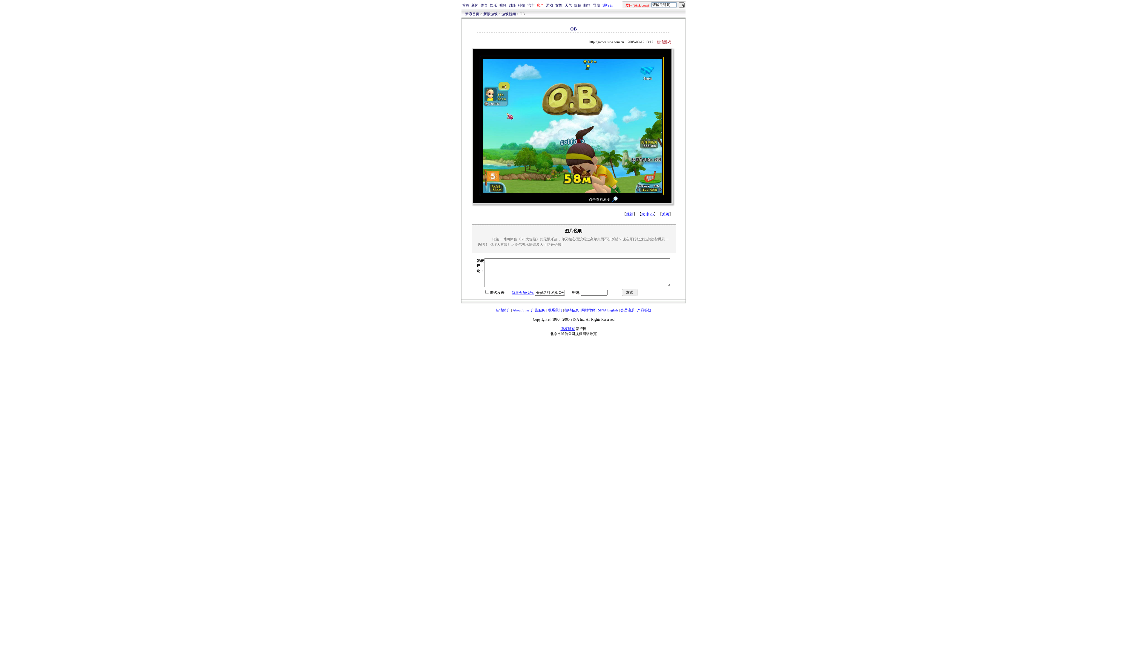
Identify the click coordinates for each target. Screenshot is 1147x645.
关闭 (665, 214)
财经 (512, 5)
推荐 (629, 214)
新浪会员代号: (523, 293)
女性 (558, 5)
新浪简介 (503, 310)
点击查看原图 (599, 199)
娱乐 (493, 5)
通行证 (607, 5)
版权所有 (568, 329)
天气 (568, 5)
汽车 (531, 5)
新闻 (475, 5)
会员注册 (627, 310)
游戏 (549, 5)
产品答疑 (644, 310)
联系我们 (555, 310)
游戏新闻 (509, 14)
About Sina (521, 310)
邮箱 (587, 5)
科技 (521, 5)
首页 (465, 5)
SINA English (608, 310)
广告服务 (538, 310)
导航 (596, 5)
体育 (484, 5)
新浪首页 (472, 14)
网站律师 (588, 310)
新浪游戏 (490, 14)
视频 (503, 5)
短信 (577, 5)
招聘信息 (572, 310)
